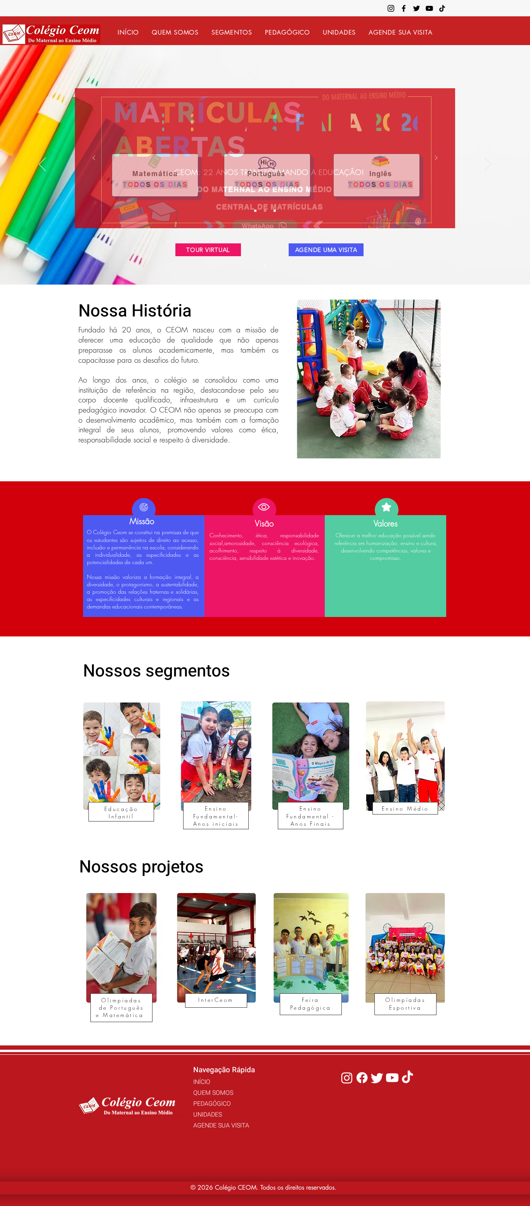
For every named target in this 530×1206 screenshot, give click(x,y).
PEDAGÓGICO (212, 1103)
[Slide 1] (265, 265)
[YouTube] (429, 8)
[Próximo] (487, 164)
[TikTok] (442, 8)
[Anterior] (42, 164)
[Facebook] (403, 8)
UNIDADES (207, 1114)
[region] (123, 770)
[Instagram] (390, 8)
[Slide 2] (255, 211)
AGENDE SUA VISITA (221, 1125)
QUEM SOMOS (213, 1093)
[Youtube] (392, 1077)
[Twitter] (416, 8)
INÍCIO (201, 1082)
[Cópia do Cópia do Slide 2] (275, 211)
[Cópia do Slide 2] (265, 211)
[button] (231, 32)
